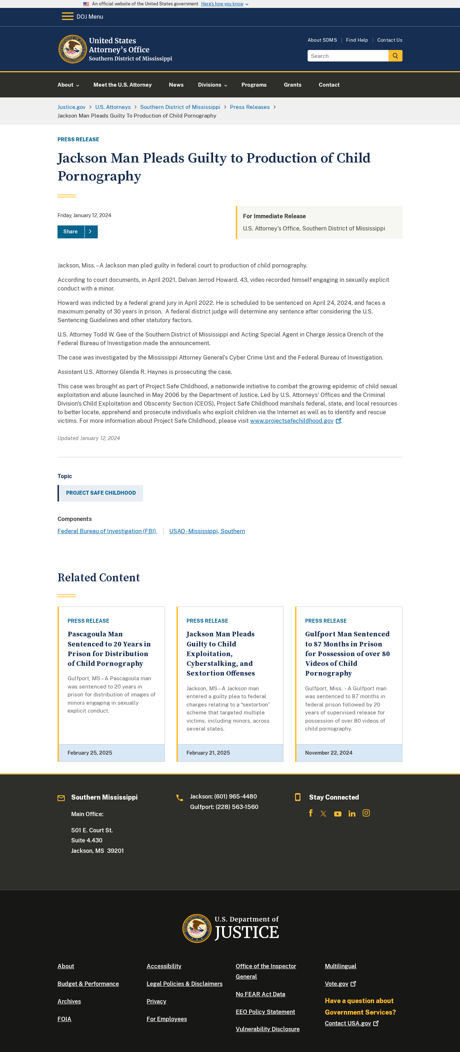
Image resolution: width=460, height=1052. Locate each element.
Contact (348, 1023)
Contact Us (389, 40)
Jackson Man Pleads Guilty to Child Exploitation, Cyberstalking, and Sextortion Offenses (221, 654)
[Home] (116, 62)
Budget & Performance (88, 983)
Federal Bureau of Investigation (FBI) (107, 531)
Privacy (156, 1001)
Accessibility (164, 966)
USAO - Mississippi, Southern (207, 531)
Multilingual (340, 966)
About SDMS (322, 40)
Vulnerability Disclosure (268, 1029)
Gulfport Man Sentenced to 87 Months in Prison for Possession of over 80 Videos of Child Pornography (347, 654)
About (66, 966)
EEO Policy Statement (265, 1011)
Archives (69, 1001)
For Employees (167, 1019)
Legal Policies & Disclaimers (184, 983)
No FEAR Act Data (260, 994)
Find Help (357, 40)
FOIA (65, 1019)
